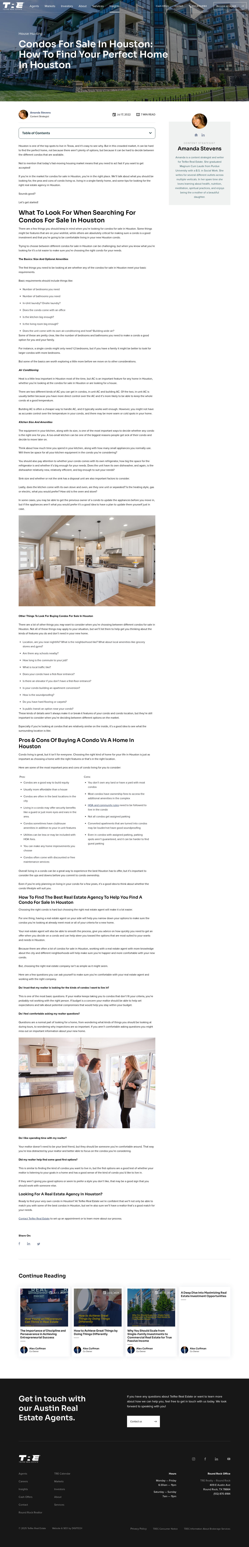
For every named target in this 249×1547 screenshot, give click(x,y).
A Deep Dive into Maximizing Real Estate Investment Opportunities (204, 1294)
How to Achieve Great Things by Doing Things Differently (96, 1332)
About (83, 6)
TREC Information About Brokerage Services (207, 1528)
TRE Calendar (62, 1473)
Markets (50, 6)
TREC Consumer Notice (165, 1528)
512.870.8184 (199, 6)
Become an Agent (226, 6)
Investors (67, 6)
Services (98, 6)
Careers (23, 1481)
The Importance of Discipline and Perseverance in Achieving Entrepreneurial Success (43, 1334)
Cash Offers (162, 6)
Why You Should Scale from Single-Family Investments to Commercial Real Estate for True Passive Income (149, 1336)
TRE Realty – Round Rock (215, 1480)
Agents (34, 6)
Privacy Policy (138, 1528)
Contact (179, 6)
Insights (114, 6)
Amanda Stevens (40, 112)
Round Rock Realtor (30, 1512)
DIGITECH (77, 1528)
